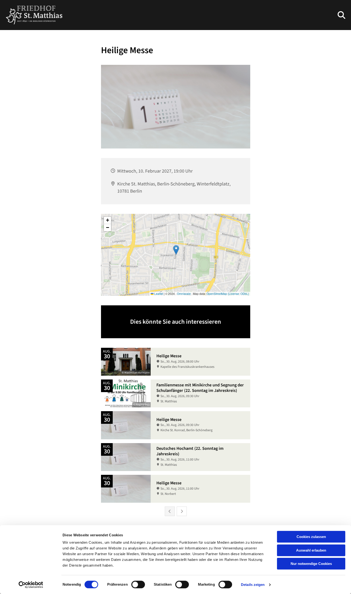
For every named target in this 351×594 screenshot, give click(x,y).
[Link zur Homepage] (34, 15)
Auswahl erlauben (311, 550)
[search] (341, 15)
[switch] (138, 584)
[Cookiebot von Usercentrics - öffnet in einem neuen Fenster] (31, 584)
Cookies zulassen (311, 537)
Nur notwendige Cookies (311, 564)
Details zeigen (253, 585)
